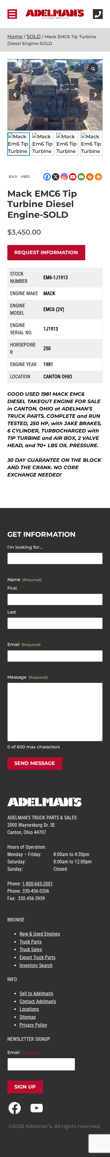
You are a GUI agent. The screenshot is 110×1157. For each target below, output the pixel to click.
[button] (95, 95)
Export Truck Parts (37, 957)
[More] (98, 176)
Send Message (34, 763)
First (12, 588)
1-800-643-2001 (37, 884)
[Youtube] (72, 176)
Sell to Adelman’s (36, 993)
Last (11, 612)
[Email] (81, 176)
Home (15, 36)
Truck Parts (31, 942)
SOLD (34, 36)
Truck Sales (31, 949)
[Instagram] (64, 176)
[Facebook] (47, 176)
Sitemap (28, 1017)
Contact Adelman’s (38, 1001)
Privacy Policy (33, 1025)
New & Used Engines (40, 934)
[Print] (90, 176)
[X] (55, 176)
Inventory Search (36, 965)
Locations (29, 1009)
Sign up (25, 1087)
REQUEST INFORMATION (46, 252)
